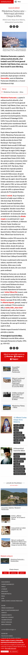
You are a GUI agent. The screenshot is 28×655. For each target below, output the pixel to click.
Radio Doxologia (6, 624)
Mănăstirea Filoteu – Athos (18, 406)
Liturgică (4, 589)
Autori (3, 605)
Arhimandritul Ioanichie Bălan (14, 22)
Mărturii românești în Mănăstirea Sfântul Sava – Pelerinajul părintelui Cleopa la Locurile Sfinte (18, 382)
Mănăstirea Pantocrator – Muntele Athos (18, 560)
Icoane (16, 430)
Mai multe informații (10, 648)
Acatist (16, 425)
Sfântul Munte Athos (19, 437)
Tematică (4, 612)
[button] (18, 1)
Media (3, 596)
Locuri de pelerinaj (14, 8)
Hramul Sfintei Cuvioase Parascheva (11, 601)
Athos (5, 573)
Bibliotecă (4, 591)
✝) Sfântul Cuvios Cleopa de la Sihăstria (20, 419)
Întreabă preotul (6, 594)
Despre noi (4, 633)
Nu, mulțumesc (13, 651)
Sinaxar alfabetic (6, 615)
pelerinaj (13, 573)
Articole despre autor (19, 474)
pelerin (22, 573)
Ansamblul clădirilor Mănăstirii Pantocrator (16, 369)
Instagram (19, 356)
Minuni (20, 427)
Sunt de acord (4, 651)
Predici (16, 440)
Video (21, 440)
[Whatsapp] (14, 26)
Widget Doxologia (6, 622)
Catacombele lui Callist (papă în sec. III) (18, 528)
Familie (3, 586)
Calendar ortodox (6, 620)
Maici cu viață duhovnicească (10, 610)
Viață (15, 427)
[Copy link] (17, 26)
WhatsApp (9, 356)
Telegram (15, 359)
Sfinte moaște (17, 432)
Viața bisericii (5, 582)
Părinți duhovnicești (7, 608)
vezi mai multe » (14, 485)
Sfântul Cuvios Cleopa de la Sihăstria (14, 20)
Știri (2, 598)
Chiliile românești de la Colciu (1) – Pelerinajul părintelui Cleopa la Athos (18, 396)
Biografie (16, 456)
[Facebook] (11, 26)
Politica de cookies (7, 636)
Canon (21, 425)
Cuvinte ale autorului (19, 454)
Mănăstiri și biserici (19, 471)
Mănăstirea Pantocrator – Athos (13, 92)
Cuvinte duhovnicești (19, 459)
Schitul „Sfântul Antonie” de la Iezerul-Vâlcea (18, 517)
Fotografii (16, 442)
